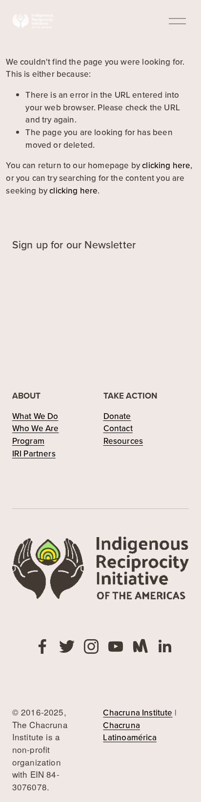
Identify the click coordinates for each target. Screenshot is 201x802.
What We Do (35, 416)
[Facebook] (42, 646)
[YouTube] (115, 646)
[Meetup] (140, 646)
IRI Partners (34, 453)
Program (28, 441)
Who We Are (35, 428)
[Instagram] (91, 646)
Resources (123, 441)
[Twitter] (67, 646)
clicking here (166, 165)
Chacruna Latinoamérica (129, 731)
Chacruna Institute (137, 712)
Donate (117, 416)
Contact (118, 428)
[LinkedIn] (164, 646)
